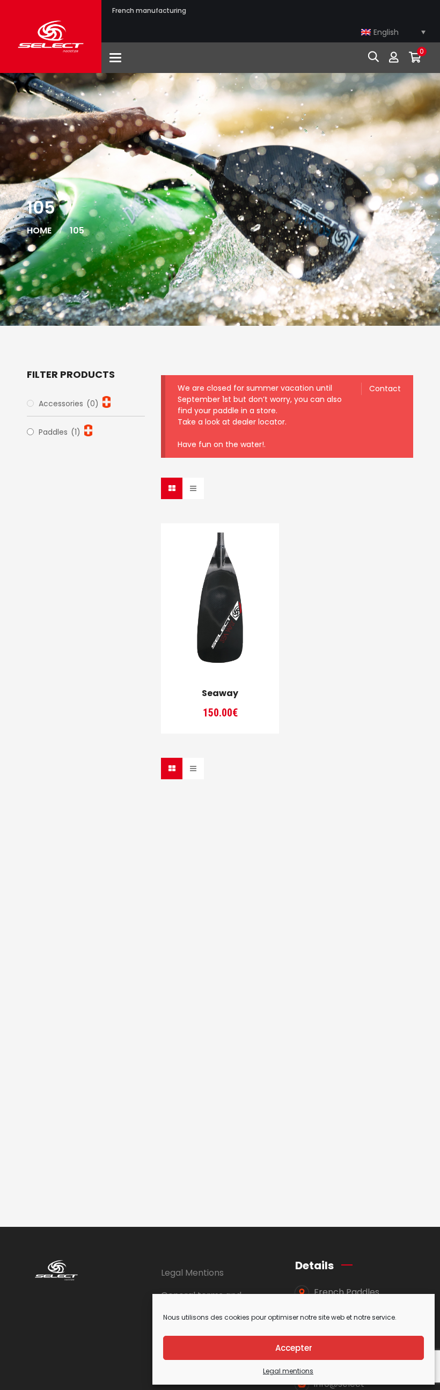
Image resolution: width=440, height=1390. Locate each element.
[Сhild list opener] (106, 402)
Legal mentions (288, 1371)
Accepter (293, 1348)
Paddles (59, 432)
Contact (385, 388)
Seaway (220, 693)
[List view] (193, 488)
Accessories (69, 403)
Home (39, 230)
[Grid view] (171, 488)
